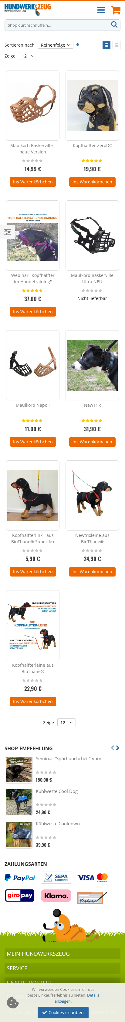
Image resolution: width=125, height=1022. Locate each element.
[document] (63, 1003)
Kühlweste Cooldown (58, 823)
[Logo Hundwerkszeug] (28, 10)
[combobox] (62, 25)
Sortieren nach (20, 45)
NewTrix (92, 405)
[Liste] (116, 45)
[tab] (62, 953)
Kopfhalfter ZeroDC (92, 145)
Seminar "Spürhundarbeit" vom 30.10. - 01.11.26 (70, 758)
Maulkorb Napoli (33, 405)
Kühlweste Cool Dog (57, 791)
